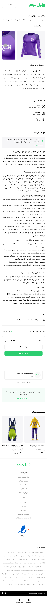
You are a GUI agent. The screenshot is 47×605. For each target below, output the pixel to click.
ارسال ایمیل (23, 502)
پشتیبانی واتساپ (23, 514)
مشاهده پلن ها (39, 145)
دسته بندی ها (9, 5)
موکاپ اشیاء (23, 485)
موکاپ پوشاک (9, 20)
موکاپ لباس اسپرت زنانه (37, 446)
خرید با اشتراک (23, 347)
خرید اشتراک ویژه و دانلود (23, 398)
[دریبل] (2, 593)
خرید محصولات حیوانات (23, 518)
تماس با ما (23, 506)
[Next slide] (5, 45)
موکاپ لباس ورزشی (40, 449)
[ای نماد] (23, 531)
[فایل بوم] (37, 5)
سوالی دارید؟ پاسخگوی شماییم (23, 382)
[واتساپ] (6, 593)
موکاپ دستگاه (23, 493)
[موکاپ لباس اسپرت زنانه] (34, 429)
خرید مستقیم (23, 353)
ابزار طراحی (33, 20)
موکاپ (43, 71)
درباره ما (23, 510)
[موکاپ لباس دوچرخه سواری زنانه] (12, 429)
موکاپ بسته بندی (23, 477)
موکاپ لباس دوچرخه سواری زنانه (12, 446)
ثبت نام (23, 320)
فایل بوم (42, 20)
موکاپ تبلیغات (23, 489)
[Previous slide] (42, 45)
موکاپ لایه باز (21, 20)
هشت (30, 593)
